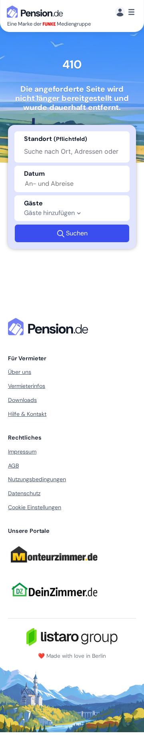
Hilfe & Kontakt (27, 414)
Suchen (77, 233)
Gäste (33, 203)
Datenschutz (24, 493)
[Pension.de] (36, 11)
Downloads (22, 400)
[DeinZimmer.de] (54, 601)
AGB (13, 465)
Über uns (19, 372)
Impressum (22, 451)
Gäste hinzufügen (49, 213)
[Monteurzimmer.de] (54, 566)
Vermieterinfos (26, 386)
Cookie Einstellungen (34, 507)
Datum (34, 173)
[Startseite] (49, 327)
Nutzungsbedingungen (37, 479)
